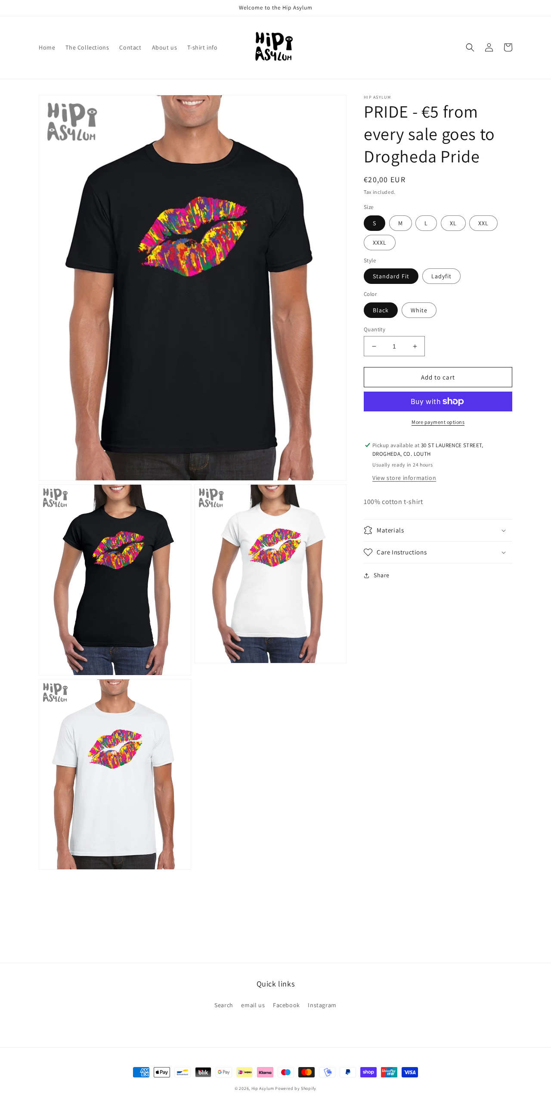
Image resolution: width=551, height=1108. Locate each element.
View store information (404, 478)
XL (453, 223)
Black (381, 310)
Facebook (286, 1005)
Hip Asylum (262, 1088)
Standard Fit (391, 276)
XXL (483, 223)
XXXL (380, 242)
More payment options (438, 422)
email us (253, 1005)
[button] (470, 47)
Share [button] (382, 575)
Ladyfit (441, 276)
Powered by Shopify (295, 1088)
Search (223, 1005)
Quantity (374, 329)
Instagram (322, 1005)
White (419, 310)
